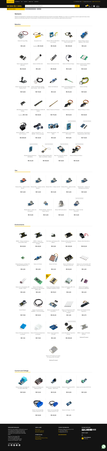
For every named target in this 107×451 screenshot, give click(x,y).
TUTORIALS (17, 1)
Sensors (39, 9)
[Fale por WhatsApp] (104, 448)
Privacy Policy (38, 436)
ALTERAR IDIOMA (96, 1)
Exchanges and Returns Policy (41, 438)
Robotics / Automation (31, 9)
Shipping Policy (38, 439)
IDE (21, 1)
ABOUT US (31, 1)
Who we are (37, 429)
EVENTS (25, 1)
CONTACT (36, 1)
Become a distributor (39, 432)
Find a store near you (39, 430)
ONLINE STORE (10, 1)
